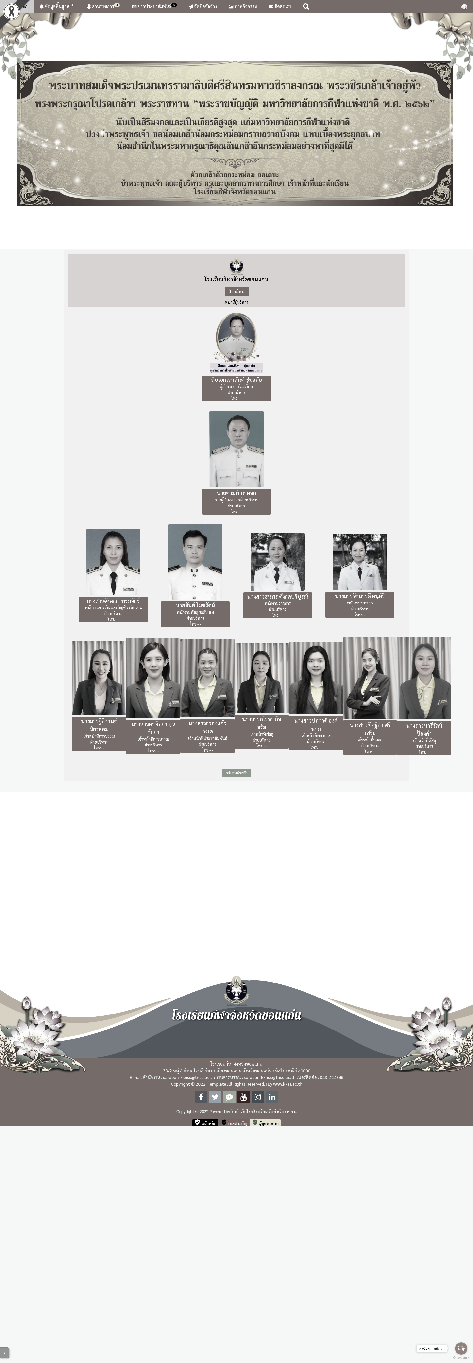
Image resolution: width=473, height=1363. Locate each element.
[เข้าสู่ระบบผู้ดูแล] (464, 6)
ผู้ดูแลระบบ (265, 1358)
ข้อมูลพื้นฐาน (58, 6)
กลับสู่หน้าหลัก (236, 1009)
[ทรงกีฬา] (236, 248)
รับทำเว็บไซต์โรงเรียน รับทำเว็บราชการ (264, 1348)
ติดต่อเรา (282, 6)
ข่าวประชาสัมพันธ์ (156, 6)
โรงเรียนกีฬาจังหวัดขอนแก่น (236, 515)
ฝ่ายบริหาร (237, 527)
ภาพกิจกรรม (245, 6)
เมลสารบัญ (234, 1358)
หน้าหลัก (19, 6)
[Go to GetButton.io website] (461, 1358)
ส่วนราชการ (104, 6)
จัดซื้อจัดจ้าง (205, 6)
